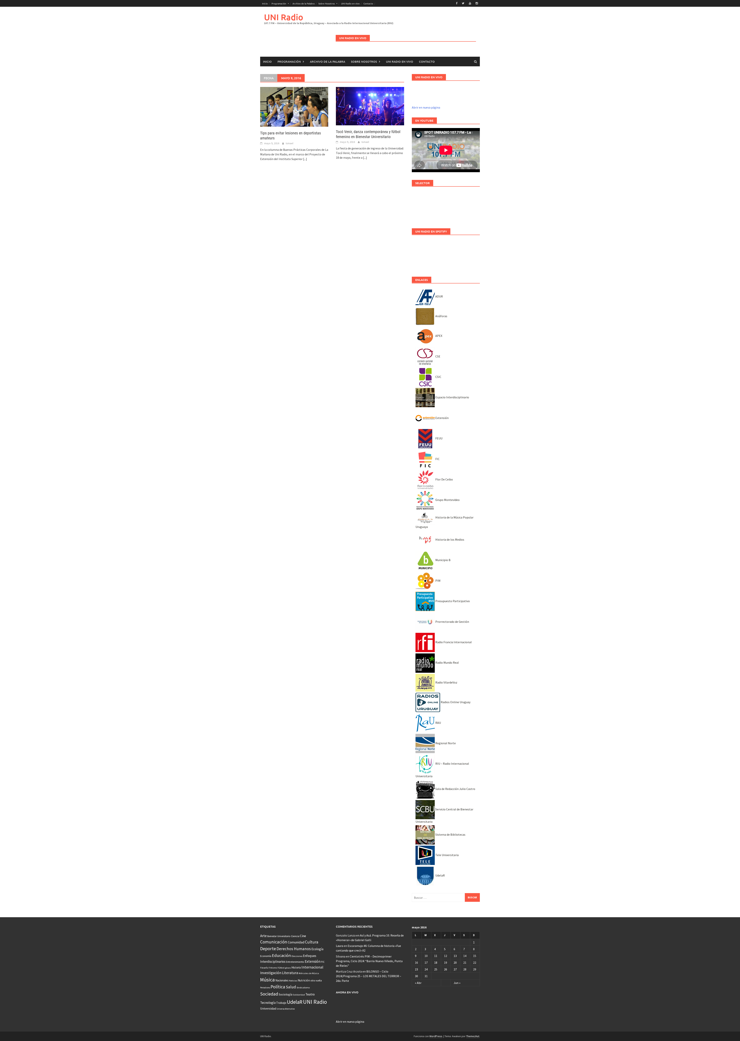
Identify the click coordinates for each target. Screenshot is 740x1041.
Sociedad (269, 994)
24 (426, 969)
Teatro (310, 994)
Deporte (268, 949)
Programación (279, 3)
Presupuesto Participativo (452, 601)
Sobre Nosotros (326, 3)
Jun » (457, 983)
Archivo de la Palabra (303, 3)
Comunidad (296, 942)
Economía (265, 956)
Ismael (289, 143)
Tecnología (268, 1003)
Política (278, 987)
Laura (339, 946)
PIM (438, 580)
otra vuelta (316, 980)
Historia (296, 967)
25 (435, 969)
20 (455, 962)
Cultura (311, 942)
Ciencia (295, 936)
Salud (291, 987)
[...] (305, 159)
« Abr (418, 983)
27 (455, 969)
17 (426, 962)
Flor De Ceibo (444, 479)
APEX (438, 336)
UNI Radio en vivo (350, 3)
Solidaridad (299, 994)
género (288, 968)
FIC (437, 459)
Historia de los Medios (449, 539)
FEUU (438, 438)
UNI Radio (283, 17)
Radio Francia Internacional (453, 642)
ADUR (439, 296)
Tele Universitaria (447, 855)
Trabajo (281, 1003)
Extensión (442, 418)
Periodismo (265, 987)
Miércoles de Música (309, 973)
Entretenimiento (295, 961)
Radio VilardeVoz (446, 682)
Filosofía (264, 967)
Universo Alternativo (286, 1008)
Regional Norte (445, 743)
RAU (438, 723)
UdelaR (440, 875)
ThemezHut (472, 1036)
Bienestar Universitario (278, 936)
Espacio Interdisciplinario (452, 397)
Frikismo (273, 967)
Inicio (265, 3)
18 (435, 962)
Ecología (317, 949)
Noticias (293, 980)
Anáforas (441, 316)
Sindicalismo (303, 987)
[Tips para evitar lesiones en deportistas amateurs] (294, 106)
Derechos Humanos (294, 948)
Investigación (270, 972)
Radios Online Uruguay (455, 702)
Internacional (312, 967)
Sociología (285, 994)
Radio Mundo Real (447, 662)
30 (416, 976)
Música (267, 979)
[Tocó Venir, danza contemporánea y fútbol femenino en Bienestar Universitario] (370, 106)
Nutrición (304, 980)
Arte (263, 935)
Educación (281, 955)
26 (445, 969)
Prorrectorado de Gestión (452, 622)
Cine (303, 936)
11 (435, 956)
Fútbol (281, 967)
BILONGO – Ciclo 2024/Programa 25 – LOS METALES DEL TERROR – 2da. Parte (368, 976)
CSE (437, 356)
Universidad (268, 1008)
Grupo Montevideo (447, 500)
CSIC (438, 377)
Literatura (290, 972)
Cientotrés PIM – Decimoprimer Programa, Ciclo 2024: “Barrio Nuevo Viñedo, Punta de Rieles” (369, 961)
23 (416, 969)
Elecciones (297, 956)
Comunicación (273, 942)
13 (455, 956)
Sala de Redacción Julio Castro (455, 789)
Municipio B (443, 560)
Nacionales (281, 980)
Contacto (368, 3)
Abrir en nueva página (426, 107)
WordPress (435, 1036)
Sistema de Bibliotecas (450, 834)
